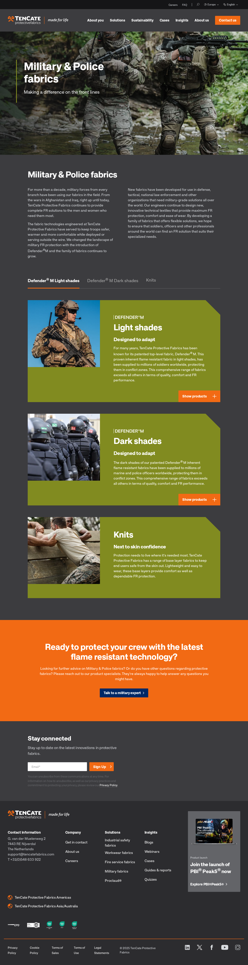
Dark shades (137, 441)
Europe (212, 4)
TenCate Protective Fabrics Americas (43, 897)
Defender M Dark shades (112, 280)
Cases (164, 20)
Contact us (227, 20)
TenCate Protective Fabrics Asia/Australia (46, 906)
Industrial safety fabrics (117, 842)
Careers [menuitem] (173, 4)
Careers (71, 861)
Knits (151, 280)
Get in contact (76, 842)
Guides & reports (158, 870)
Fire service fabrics (120, 862)
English (231, 4)
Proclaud (113, 880)
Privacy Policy (108, 785)
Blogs (149, 842)
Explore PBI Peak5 (207, 884)
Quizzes (151, 879)
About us (202, 20)
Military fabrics (116, 871)
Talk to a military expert (122, 693)
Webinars (152, 851)
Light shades (138, 327)
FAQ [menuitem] (184, 4)
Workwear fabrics (119, 852)
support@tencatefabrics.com (31, 854)
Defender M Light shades (53, 280)
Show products (194, 396)
